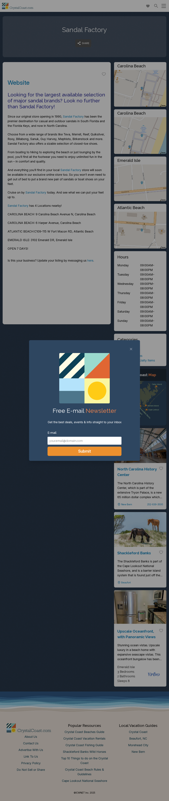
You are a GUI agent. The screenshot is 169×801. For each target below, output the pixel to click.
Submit (84, 451)
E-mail (52, 432)
